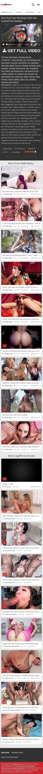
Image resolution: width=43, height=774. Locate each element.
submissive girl (6, 82)
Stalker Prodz (9, 678)
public (26, 76)
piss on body (29, 74)
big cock (18, 65)
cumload (12, 68)
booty (38, 65)
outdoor (21, 74)
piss (24, 60)
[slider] (15, 44)
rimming (4, 79)
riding (38, 76)
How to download (9, 757)
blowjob (25, 65)
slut (27, 79)
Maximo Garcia (9, 742)
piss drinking (31, 60)
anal (38, 60)
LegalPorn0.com (18, 764)
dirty (27, 68)
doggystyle (34, 68)
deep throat (20, 68)
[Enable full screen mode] (39, 44)
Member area (17, 752)
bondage (32, 65)
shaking (16, 79)
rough (10, 79)
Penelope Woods (24, 57)
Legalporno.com (6, 4)
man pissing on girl (31, 71)
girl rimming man (17, 71)
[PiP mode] (35, 44)
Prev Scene (14, 156)
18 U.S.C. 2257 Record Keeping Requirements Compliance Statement (18, 767)
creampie (4, 68)
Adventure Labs (10, 551)
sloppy (22, 79)
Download (16, 152)
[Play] (3, 44)
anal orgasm (5, 63)
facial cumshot (17, 60)
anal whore (22, 63)
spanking (32, 79)
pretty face (19, 76)
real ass (32, 76)
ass (29, 63)
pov (12, 76)
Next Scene (28, 156)
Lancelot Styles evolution (13, 710)
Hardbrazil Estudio (11, 614)
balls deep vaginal (7, 65)
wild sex (16, 82)
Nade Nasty (13, 57)
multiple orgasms (7, 74)
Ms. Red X (8, 487)
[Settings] (31, 44)
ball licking (35, 63)
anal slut (14, 63)
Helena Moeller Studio (12, 646)
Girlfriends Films (10, 519)
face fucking (5, 71)
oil (16, 74)
